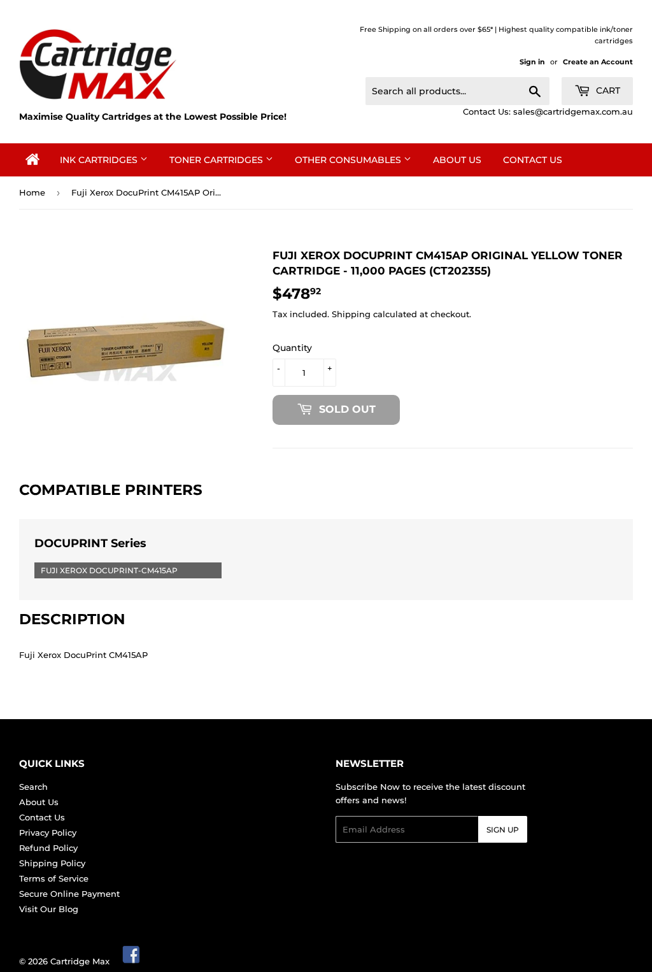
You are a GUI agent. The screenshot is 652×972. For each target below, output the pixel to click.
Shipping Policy (52, 863)
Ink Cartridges (100, 160)
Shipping (351, 314)
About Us (457, 160)
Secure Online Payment (69, 894)
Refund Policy (48, 848)
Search (33, 787)
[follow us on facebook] (132, 961)
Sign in (532, 61)
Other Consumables (349, 160)
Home (32, 192)
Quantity (292, 348)
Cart (606, 90)
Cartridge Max (80, 961)
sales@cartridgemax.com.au (573, 111)
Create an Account (598, 61)
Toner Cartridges (217, 160)
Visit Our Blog (48, 909)
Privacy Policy (47, 832)
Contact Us (532, 160)
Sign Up (502, 829)
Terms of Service (54, 878)
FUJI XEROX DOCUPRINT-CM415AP (109, 570)
